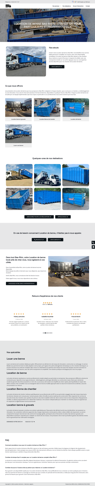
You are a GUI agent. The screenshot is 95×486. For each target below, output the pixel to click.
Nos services (56, 6)
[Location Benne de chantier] (47, 107)
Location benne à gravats (18, 119)
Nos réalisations (67, 6)
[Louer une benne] (18, 134)
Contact (88, 6)
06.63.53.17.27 (15, 2)
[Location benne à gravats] (18, 107)
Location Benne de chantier (47, 119)
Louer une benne (18, 145)
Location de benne (76, 119)
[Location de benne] (76, 107)
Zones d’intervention (78, 6)
